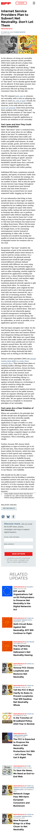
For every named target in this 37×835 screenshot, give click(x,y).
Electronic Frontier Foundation (6, 3)
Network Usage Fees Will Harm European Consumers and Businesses (21, 799)
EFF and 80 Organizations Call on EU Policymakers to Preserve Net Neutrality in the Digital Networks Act (23, 600)
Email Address (9, 544)
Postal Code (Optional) (11, 537)
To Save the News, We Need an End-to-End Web (24, 773)
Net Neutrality (9, 508)
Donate (21, 3)
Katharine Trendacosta (22, 620)
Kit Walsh (30, 642)
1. (1, 494)
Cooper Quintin (19, 32)
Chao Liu (6, 32)
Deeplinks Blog (19, 587)
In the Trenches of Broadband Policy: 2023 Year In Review (24, 721)
